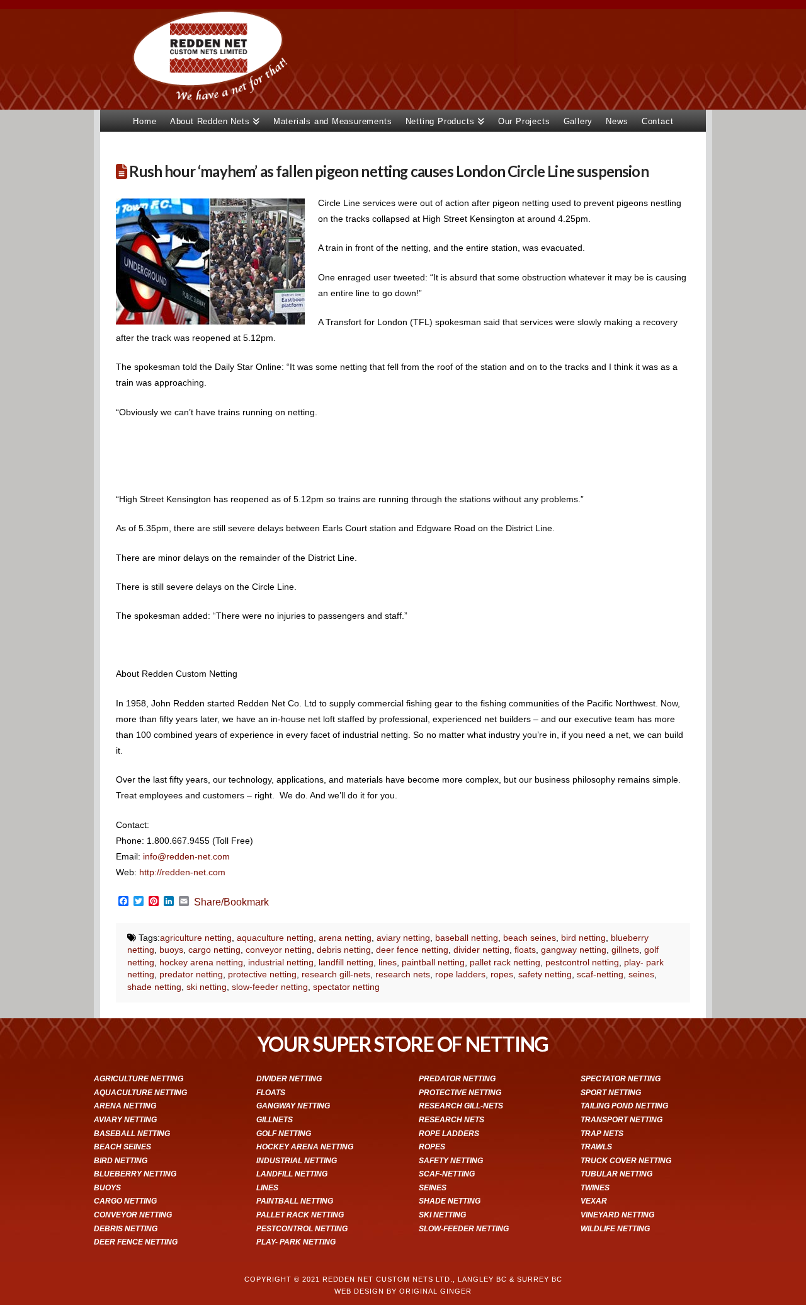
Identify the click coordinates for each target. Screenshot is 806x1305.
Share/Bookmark (231, 902)
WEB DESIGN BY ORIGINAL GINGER (403, 1291)
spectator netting (346, 987)
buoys (171, 950)
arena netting (345, 938)
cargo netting (214, 950)
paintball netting (433, 962)
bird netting (583, 938)
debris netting (344, 950)
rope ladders (460, 974)
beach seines (529, 938)
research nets (402, 974)
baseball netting (466, 938)
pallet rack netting (505, 962)
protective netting (262, 974)
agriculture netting (196, 938)
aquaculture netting (275, 938)
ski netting (206, 987)
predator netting (191, 974)
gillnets (625, 950)
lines (387, 962)
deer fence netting (412, 950)
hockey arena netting (201, 962)
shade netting (154, 987)
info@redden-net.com (187, 856)
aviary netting (403, 938)
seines (641, 974)
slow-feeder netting (270, 987)
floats (525, 950)
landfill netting (346, 962)
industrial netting (281, 962)
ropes (502, 974)
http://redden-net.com (182, 872)
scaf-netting (600, 974)
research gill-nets (336, 974)
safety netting (545, 974)
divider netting (481, 950)
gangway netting (573, 950)
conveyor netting (279, 950)
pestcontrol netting (582, 962)
